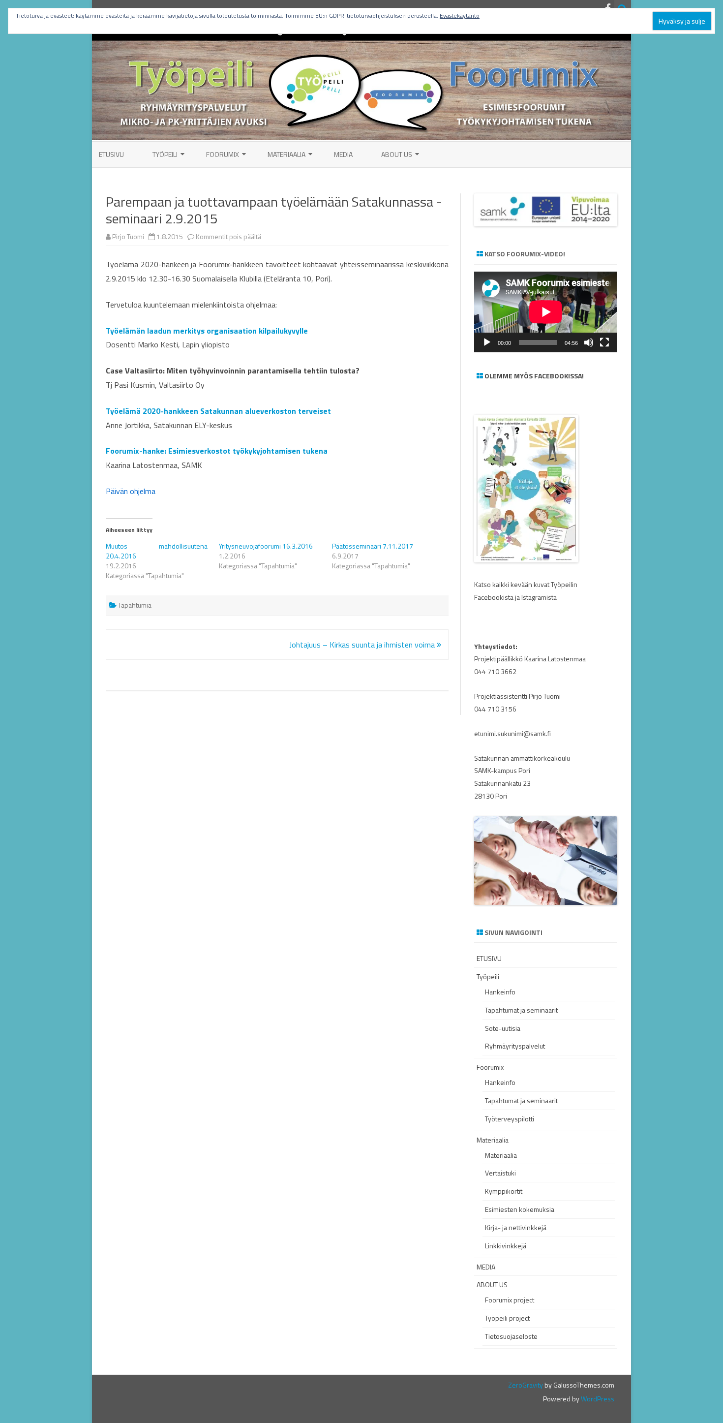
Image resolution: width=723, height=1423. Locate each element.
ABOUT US (396, 154)
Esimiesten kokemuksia (519, 1209)
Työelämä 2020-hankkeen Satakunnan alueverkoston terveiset (218, 411)
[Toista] (487, 342)
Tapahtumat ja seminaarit (521, 1010)
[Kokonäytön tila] (604, 342)
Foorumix (222, 154)
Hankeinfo (500, 992)
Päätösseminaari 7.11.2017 (372, 546)
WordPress (596, 1398)
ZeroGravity (525, 1385)
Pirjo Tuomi (128, 236)
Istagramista (539, 597)
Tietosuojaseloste (511, 1336)
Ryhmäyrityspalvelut (515, 1046)
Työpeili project (507, 1318)
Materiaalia (286, 154)
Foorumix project (509, 1300)
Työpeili (165, 154)
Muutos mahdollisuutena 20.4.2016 (157, 551)
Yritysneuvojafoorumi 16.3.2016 (266, 546)
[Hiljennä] (589, 342)
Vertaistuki (500, 1173)
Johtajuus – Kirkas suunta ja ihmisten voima (363, 644)
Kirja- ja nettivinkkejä (515, 1227)
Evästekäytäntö (460, 15)
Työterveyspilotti (509, 1119)
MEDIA (343, 154)
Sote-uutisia (502, 1028)
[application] (545, 312)
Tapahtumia (134, 605)
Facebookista (493, 597)
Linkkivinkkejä (505, 1245)
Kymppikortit (503, 1191)
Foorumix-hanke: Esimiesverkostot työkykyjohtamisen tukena (217, 451)
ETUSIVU (111, 154)
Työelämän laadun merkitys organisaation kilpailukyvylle (207, 331)
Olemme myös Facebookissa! (534, 376)
